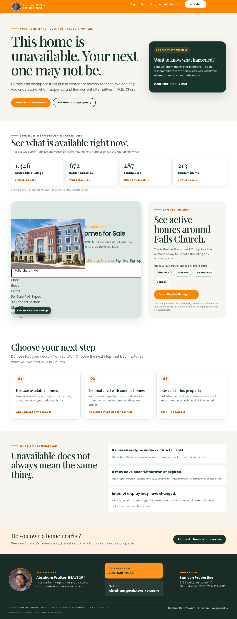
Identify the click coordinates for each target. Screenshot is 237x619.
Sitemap (203, 608)
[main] (118, 284)
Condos (162, 281)
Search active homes (31, 102)
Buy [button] (133, 4)
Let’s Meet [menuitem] (195, 4)
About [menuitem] (163, 4)
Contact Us (175, 608)
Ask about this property (74, 102)
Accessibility (220, 608)
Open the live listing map (176, 294)
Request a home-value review (199, 539)
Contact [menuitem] (175, 4)
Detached (182, 272)
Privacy (190, 608)
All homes (163, 272)
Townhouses (203, 272)
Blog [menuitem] (153, 4)
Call (43, 612)
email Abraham (55, 612)
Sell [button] (143, 4)
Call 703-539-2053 (170, 84)
